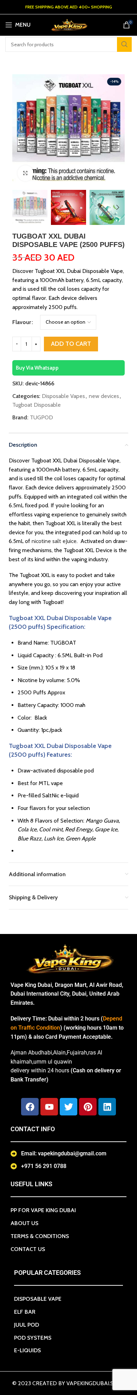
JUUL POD (26, 1324)
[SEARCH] (124, 44)
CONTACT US (28, 1249)
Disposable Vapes (63, 396)
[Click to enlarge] (25, 173)
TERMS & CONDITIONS (40, 1236)
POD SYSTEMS (32, 1337)
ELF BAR (24, 1311)
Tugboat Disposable (36, 404)
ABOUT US (24, 1223)
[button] (19, 130)
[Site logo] (68, 24)
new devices (104, 396)
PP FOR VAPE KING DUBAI (43, 1210)
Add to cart (71, 344)
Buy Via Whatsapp (37, 368)
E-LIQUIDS (27, 1350)
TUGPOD (41, 417)
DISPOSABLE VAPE (37, 1299)
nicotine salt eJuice (54, 541)
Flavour (21, 322)
